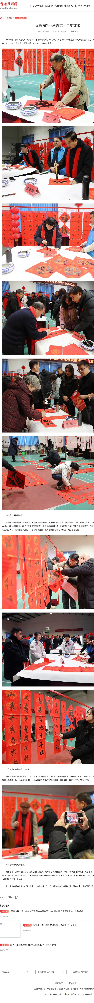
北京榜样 (78, 5)
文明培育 (59, 5)
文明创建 (39, 5)
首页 (32, 5)
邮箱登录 (72, 983)
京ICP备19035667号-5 (54, 994)
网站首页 (59, 983)
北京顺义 (46, 31)
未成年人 (68, 5)
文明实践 (49, 5)
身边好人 (88, 5)
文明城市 (21, 18)
